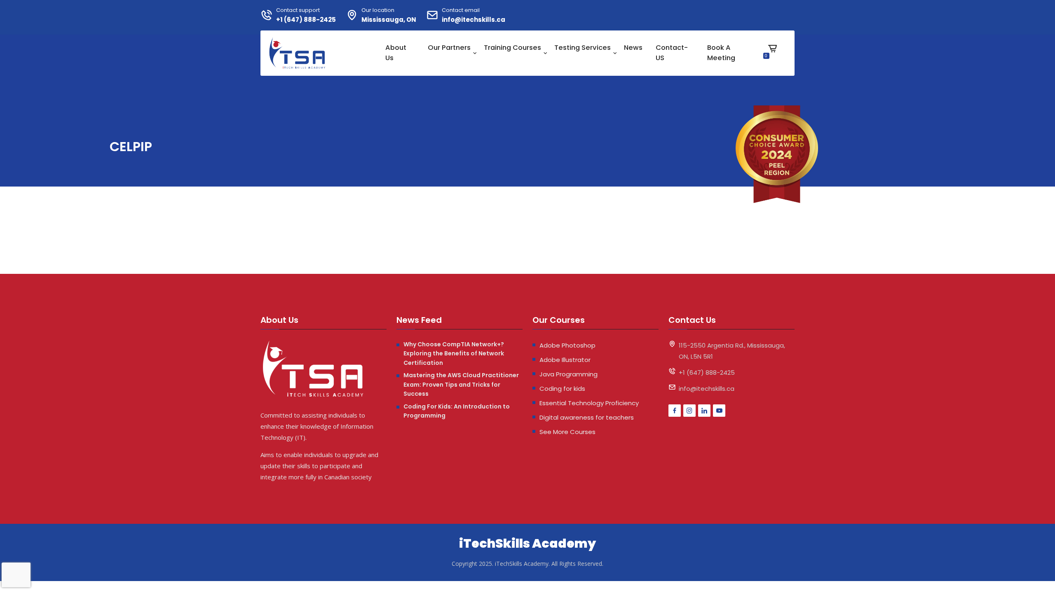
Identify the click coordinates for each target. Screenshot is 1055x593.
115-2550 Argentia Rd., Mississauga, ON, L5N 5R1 (732, 351)
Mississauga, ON (388, 19)
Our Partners (449, 47)
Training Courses (512, 47)
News (633, 47)
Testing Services (582, 47)
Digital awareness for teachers (586, 417)
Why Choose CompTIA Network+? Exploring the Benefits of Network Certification (453, 353)
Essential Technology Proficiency (589, 403)
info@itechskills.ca (473, 19)
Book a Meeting (721, 53)
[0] (772, 54)
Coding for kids (562, 388)
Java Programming (568, 374)
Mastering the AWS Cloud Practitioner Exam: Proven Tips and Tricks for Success (461, 384)
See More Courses (567, 431)
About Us (395, 53)
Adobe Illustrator (565, 359)
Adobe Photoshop (567, 345)
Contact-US (672, 53)
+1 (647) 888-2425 (306, 19)
